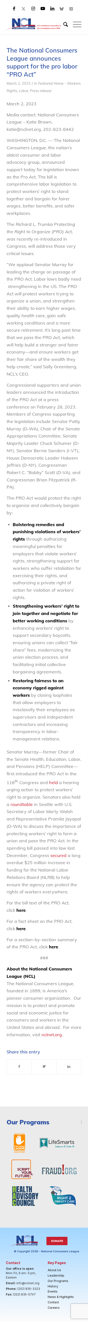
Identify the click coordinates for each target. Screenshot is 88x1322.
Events (52, 1291)
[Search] (63, 24)
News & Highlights (61, 1297)
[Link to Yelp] (71, 8)
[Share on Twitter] (44, 1066)
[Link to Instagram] (33, 8)
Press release (41, 90)
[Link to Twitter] (23, 8)
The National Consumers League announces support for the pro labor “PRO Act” (42, 62)
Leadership (56, 1275)
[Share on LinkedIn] (69, 1066)
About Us (54, 1270)
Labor (23, 90)
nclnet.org (52, 1034)
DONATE (57, 1241)
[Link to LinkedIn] (52, 8)
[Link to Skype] (62, 8)
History (53, 1286)
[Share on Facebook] (19, 1066)
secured (58, 855)
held (53, 782)
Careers (54, 1307)
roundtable (22, 804)
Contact (53, 1302)
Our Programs (58, 1281)
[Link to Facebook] (14, 8)
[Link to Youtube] (42, 8)
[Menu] (74, 24)
